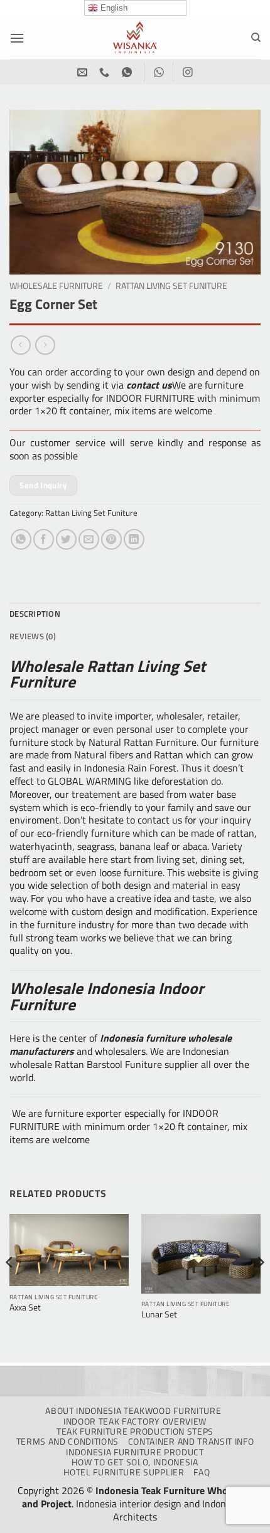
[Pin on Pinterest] (111, 539)
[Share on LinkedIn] (134, 539)
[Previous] (10, 1287)
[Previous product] (45, 345)
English (112, 8)
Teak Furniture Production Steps (135, 1431)
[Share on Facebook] (43, 539)
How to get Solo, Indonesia (135, 1462)
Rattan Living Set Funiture (171, 286)
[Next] (259, 1287)
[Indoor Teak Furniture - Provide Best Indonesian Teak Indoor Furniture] (135, 38)
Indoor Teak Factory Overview (135, 1421)
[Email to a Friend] (88, 539)
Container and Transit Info (191, 1441)
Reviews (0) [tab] (32, 636)
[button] (16, 38)
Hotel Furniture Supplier (123, 1472)
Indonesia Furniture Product (134, 1452)
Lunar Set (159, 1315)
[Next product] (20, 345)
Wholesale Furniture (56, 286)
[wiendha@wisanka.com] (83, 72)
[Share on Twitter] (66, 539)
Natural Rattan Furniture (143, 742)
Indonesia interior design (128, 1503)
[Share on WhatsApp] (21, 539)
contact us (149, 384)
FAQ (201, 1472)
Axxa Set (25, 1308)
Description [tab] (34, 613)
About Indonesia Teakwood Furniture (133, 1411)
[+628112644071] (105, 72)
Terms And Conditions (67, 1441)
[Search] (256, 38)
